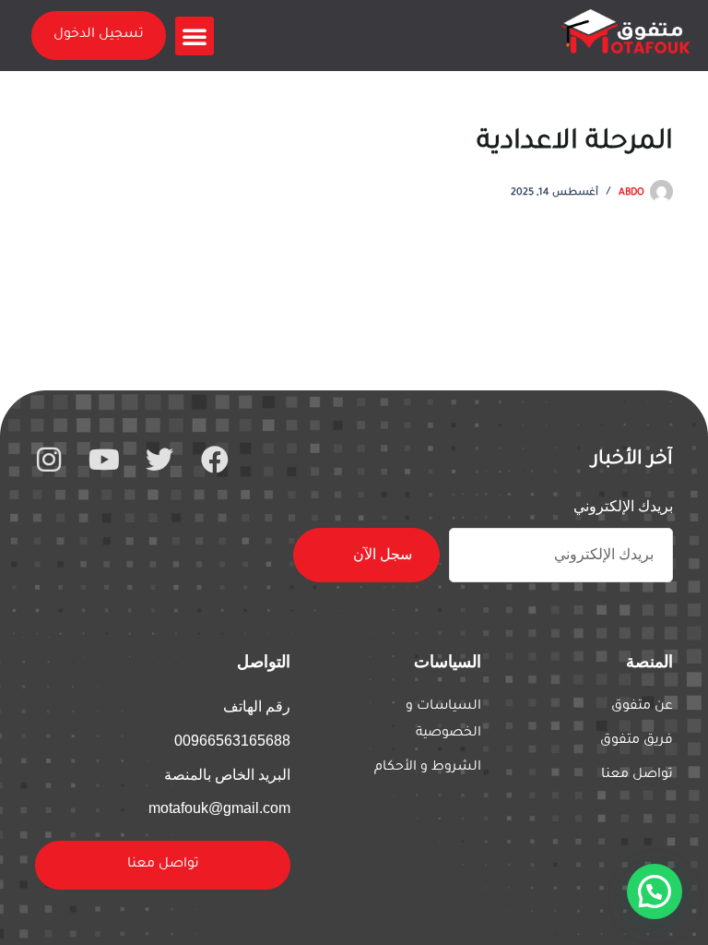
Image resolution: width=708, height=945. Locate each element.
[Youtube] (104, 459)
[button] (194, 36)
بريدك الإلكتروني (623, 506)
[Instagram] (49, 459)
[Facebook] (215, 459)
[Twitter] (159, 459)
